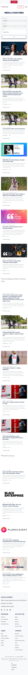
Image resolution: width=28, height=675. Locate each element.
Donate (16, 621)
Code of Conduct (19, 649)
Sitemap (17, 647)
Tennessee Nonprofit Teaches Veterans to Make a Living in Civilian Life (13, 334)
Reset (14, 36)
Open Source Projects (20, 640)
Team (16, 638)
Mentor (16, 619)
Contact (17, 645)
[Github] (4, 610)
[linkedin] (7, 610)
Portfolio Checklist (5, 638)
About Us (17, 633)
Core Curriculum (4, 619)
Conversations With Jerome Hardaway (14, 128)
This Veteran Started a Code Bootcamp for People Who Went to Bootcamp (13, 438)
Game (2, 645)
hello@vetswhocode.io (7, 606)
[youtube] (10, 610)
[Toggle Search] (26, 6)
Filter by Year (4, 23)
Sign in (20, 6)
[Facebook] (1, 610)
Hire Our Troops (18, 626)
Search (3, 29)
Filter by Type (4, 18)
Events (2, 640)
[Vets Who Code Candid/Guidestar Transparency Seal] (14, 667)
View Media (5, 70)
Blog (2, 633)
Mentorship (3, 621)
